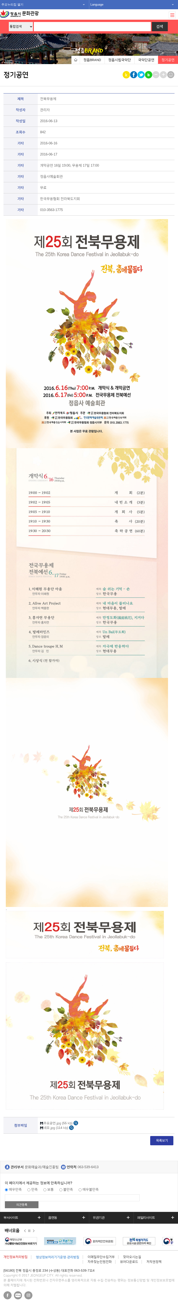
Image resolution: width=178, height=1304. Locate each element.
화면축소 (156, 74)
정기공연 (168, 60)
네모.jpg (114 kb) (56, 1128)
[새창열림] (75, 1123)
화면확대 (164, 74)
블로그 (18, 1295)
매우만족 (15, 1190)
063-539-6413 (88, 1167)
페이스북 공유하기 (134, 74)
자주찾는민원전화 (100, 1262)
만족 (34, 1190)
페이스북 (7, 1295)
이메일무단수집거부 (101, 1257)
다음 (33, 1230)
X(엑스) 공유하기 (141, 74)
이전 (25, 1230)
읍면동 (52, 1217)
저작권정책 (154, 1262)
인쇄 (171, 74)
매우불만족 (91, 1190)
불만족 (68, 1190)
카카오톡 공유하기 (127, 74)
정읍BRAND (92, 60)
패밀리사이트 (146, 1217)
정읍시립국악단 (119, 60)
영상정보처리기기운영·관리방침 (57, 1257)
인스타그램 (28, 1295)
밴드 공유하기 (149, 74)
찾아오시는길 (132, 1257)
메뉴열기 (172, 15)
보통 (50, 1190)
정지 (29, 1230)
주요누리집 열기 (12, 4)
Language (96, 4)
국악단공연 (146, 60)
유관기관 (98, 1217)
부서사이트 (10, 1217)
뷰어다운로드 (129, 1262)
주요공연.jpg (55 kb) (58, 1123)
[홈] (75, 60)
